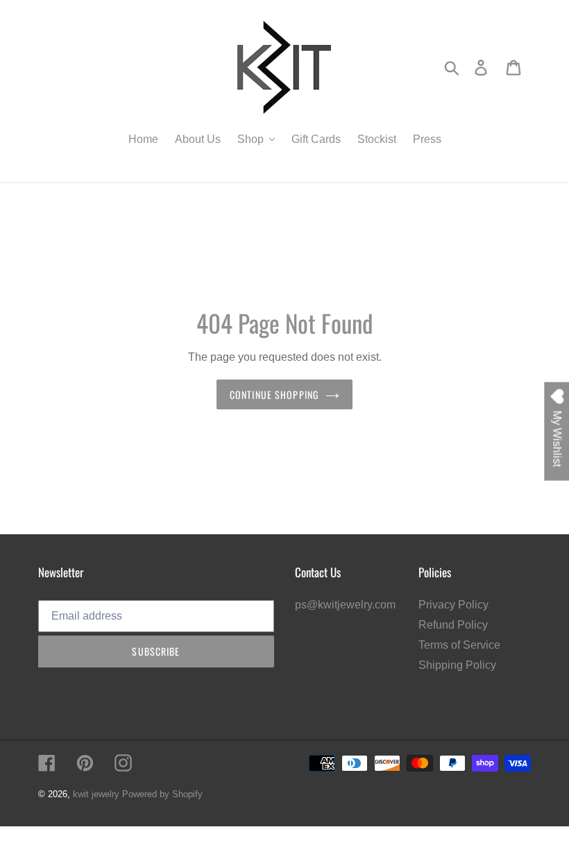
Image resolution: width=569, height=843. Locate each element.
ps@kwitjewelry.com (345, 605)
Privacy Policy (453, 605)
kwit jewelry (96, 794)
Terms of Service (459, 645)
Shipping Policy (457, 665)
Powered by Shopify (162, 794)
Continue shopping (274, 394)
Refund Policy (453, 625)
